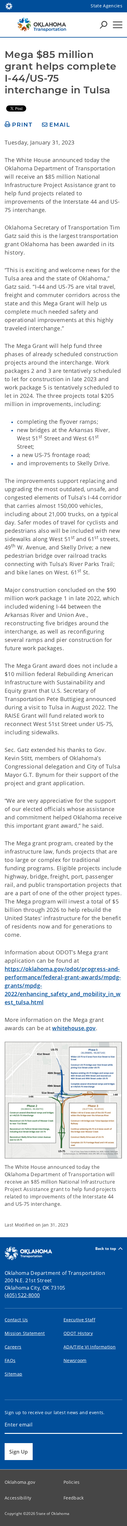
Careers (13, 1347)
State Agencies (106, 6)
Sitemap (13, 1374)
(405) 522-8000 (22, 1295)
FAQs (10, 1360)
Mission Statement (25, 1333)
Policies (71, 1482)
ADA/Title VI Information (89, 1347)
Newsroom (75, 1360)
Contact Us (16, 1320)
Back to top (106, 1249)
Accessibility (18, 1498)
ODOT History (78, 1333)
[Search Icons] (103, 24)
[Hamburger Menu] (117, 25)
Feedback (73, 1498)
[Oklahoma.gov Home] (9, 5)
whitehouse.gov (74, 1028)
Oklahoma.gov (20, 1482)
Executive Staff (79, 1320)
